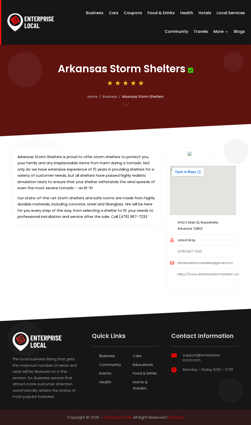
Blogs (239, 31)
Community (176, 31)
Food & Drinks (161, 13)
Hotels (205, 13)
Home (93, 96)
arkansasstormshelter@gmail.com (205, 263)
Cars (113, 13)
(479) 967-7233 (189, 251)
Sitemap (176, 417)
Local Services (231, 13)
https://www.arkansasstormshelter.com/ (210, 274)
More (218, 31)
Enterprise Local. (117, 417)
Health (186, 13)
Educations (143, 364)
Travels (201, 31)
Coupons (133, 13)
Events (105, 373)
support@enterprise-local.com (202, 357)
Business (94, 13)
